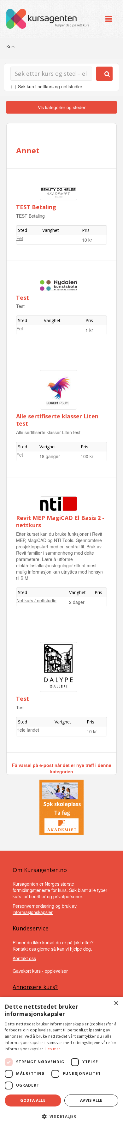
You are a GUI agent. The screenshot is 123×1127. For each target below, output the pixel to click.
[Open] (108, 19)
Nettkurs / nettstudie (36, 600)
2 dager (77, 602)
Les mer (52, 1049)
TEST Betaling (36, 207)
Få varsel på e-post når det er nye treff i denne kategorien (61, 768)
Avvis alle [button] (91, 1100)
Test (22, 297)
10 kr (87, 240)
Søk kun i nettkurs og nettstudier (50, 86)
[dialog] (61, 1062)
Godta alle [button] (32, 1100)
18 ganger (49, 456)
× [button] (116, 1003)
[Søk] (104, 74)
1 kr (89, 330)
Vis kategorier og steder (61, 107)
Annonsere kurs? (35, 987)
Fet (19, 238)
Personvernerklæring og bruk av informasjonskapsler (45, 909)
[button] (61, 1116)
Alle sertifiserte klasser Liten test (57, 419)
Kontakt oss (24, 958)
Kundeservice (31, 928)
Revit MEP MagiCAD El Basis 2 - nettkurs (60, 521)
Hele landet (27, 730)
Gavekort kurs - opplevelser (40, 971)
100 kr (87, 456)
